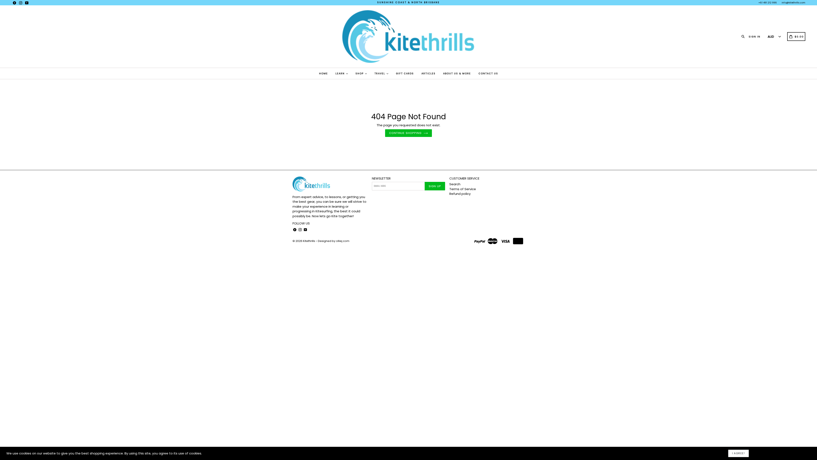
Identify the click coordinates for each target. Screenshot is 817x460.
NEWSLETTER (381, 178)
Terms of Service (462, 189)
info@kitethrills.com (793, 2)
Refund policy (460, 193)
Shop (360, 73)
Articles (428, 73)
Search (454, 184)
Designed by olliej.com (333, 241)
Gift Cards (405, 73)
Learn (341, 73)
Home (323, 73)
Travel (380, 73)
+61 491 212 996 (767, 2)
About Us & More (457, 73)
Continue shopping (405, 133)
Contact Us (488, 73)
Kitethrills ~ (310, 241)
